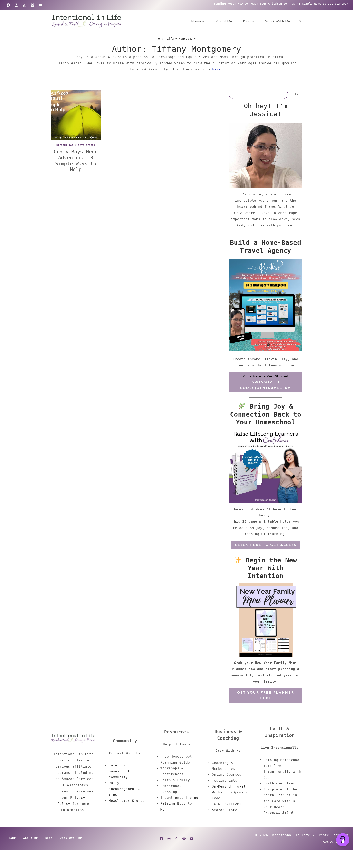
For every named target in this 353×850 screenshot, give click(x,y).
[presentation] (76, 115)
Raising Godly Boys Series (75, 145)
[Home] (158, 38)
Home (12, 838)
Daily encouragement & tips (124, 789)
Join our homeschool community (119, 771)
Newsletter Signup (126, 801)
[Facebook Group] (32, 5)
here (215, 69)
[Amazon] (24, 5)
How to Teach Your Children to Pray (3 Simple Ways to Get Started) (293, 3)
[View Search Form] (299, 21)
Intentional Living (179, 798)
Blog (49, 838)
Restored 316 (335, 841)
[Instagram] (16, 5)
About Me (224, 21)
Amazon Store (224, 810)
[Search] (296, 94)
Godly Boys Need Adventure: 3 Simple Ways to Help (76, 160)
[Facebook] (8, 5)
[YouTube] (40, 5)
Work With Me (277, 21)
